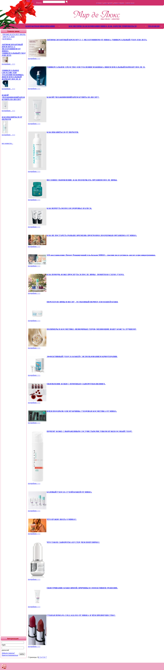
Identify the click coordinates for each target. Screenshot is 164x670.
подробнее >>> (8, 64)
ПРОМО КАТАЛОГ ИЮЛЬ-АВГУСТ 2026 (14, 35)
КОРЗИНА (7, 39)
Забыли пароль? (8, 653)
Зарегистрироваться (10, 655)
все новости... (7, 143)
